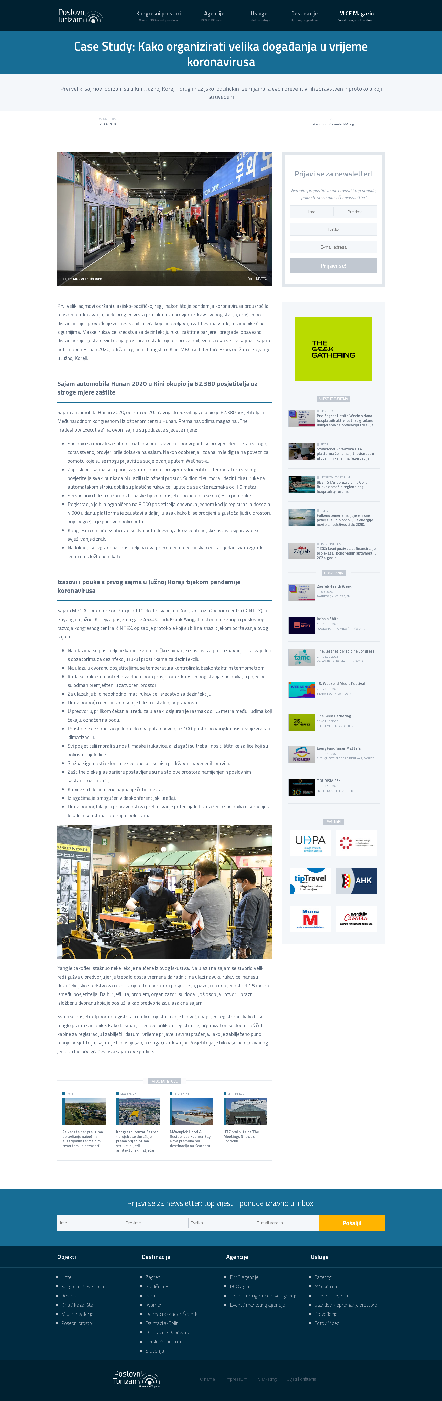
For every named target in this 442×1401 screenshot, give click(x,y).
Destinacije (304, 15)
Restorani (71, 1295)
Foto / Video (326, 1323)
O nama (207, 1378)
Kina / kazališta (77, 1305)
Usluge (259, 15)
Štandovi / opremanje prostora (345, 1305)
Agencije (214, 15)
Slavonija (155, 1351)
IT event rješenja (331, 1295)
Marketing (267, 1378)
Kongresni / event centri (85, 1286)
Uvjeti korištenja (301, 1378)
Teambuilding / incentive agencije (263, 1295)
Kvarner (153, 1305)
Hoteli (67, 1277)
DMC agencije (244, 1277)
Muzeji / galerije (77, 1314)
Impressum (236, 1378)
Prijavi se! (333, 265)
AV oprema (325, 1286)
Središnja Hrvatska (165, 1286)
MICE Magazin (356, 15)
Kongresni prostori (158, 15)
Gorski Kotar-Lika (163, 1341)
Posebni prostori (77, 1323)
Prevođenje (325, 1314)
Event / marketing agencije (257, 1305)
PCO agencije (243, 1286)
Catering (323, 1277)
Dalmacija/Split (162, 1323)
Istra (150, 1295)
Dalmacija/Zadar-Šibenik (171, 1314)
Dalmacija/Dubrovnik (167, 1332)
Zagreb (153, 1277)
